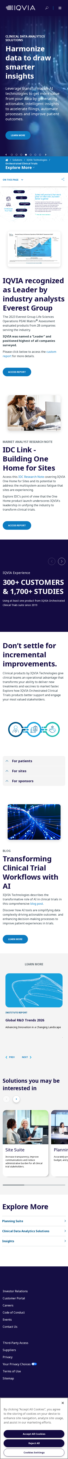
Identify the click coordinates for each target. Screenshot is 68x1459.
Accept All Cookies (34, 1434)
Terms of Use (12, 1371)
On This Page (10, 179)
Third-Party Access (15, 1343)
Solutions (17, 159)
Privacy (8, 1357)
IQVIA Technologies (37, 159)
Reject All (34, 1443)
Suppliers (9, 1350)
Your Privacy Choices (17, 1364)
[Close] (63, 1403)
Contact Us (10, 1327)
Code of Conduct (14, 1312)
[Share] (62, 180)
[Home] (9, 160)
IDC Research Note (31, 477)
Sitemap (8, 1378)
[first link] (34, 990)
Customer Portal (14, 1298)
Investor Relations (15, 1291)
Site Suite (14, 1150)
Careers (8, 1305)
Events (7, 1320)
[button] (6, 154)
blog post (36, 904)
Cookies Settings (34, 1452)
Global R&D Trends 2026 (24, 1020)
